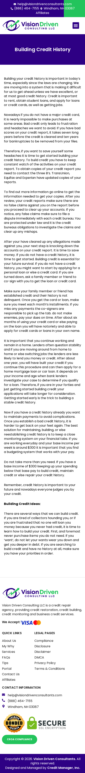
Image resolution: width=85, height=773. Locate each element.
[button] (76, 25)
